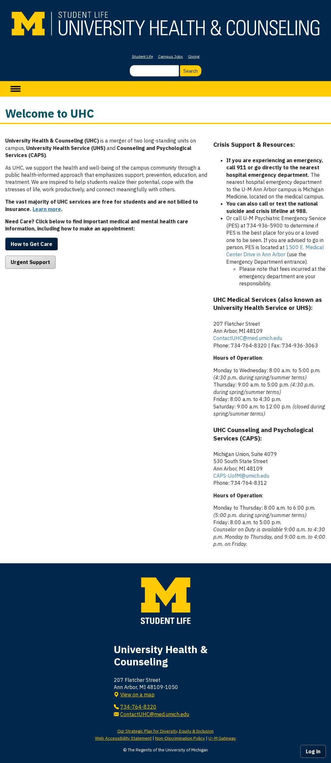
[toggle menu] (15, 89)
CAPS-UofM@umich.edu (241, 475)
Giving (193, 56)
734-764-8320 (138, 707)
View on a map (137, 694)
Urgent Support (30, 262)
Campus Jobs (170, 56)
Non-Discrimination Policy (180, 738)
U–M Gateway (222, 738)
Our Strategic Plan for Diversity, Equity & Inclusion (165, 731)
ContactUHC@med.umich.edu (247, 338)
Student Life (142, 56)
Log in (313, 751)
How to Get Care (31, 244)
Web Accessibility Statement (123, 738)
